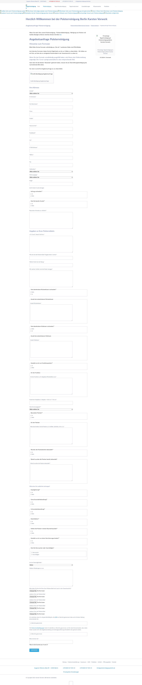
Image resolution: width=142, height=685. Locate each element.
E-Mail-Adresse (33, 147)
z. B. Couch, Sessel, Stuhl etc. (37, 234)
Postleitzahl (32, 133)
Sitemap (64, 662)
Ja (32, 194)
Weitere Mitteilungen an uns (36, 568)
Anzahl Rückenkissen (35, 303)
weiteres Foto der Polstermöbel (37, 594)
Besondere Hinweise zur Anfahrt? (37, 210)
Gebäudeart (32, 169)
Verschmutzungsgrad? (35, 407)
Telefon (31, 154)
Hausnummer (33, 125)
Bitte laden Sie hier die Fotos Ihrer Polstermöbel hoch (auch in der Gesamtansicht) (50, 588)
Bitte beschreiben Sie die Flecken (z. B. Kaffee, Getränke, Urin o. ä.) (47, 426)
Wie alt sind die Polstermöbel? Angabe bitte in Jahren (43, 254)
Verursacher (36, 552)
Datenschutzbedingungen (37, 628)
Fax (30, 162)
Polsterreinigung (95, 25)
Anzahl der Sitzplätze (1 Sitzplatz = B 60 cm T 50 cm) (43, 399)
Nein (33, 196)
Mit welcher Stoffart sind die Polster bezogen (41, 269)
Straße (31, 118)
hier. (60, 34)
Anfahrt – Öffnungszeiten (104, 662)
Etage (31, 180)
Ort (31, 140)
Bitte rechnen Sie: (34, 638)
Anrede (31, 91)
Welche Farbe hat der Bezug (36, 262)
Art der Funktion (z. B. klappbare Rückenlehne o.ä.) (43, 376)
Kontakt (114, 662)
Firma (30, 111)
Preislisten (93, 662)
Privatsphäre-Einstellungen (71, 672)
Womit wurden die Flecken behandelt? (40, 463)
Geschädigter (36, 554)
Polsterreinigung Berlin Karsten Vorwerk (80, 25)
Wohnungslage (33, 175)
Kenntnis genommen (37, 623)
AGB (56, 617)
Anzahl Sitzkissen (35, 340)
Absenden (34, 650)
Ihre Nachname (33, 104)
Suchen (118, 6)
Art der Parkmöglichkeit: (35, 562)
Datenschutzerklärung (73, 662)
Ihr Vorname (32, 96)
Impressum (83, 662)
